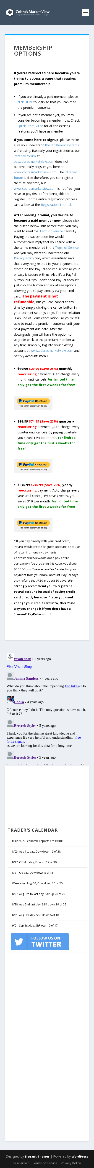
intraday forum (25, 156)
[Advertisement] (40, 795)
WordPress (80, 1156)
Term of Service (51, 231)
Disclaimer (21, 1163)
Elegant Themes (37, 1156)
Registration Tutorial (56, 204)
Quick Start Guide (30, 126)
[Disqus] (47, 708)
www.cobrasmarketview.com (35, 172)
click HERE (25, 102)
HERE (59, 841)
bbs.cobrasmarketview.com (34, 161)
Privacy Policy (24, 258)
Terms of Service (44, 1163)
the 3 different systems (62, 145)
